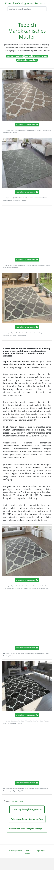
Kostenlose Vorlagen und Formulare (26, 3)
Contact (27, 853)
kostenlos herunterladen (25, 124)
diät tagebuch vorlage (27, 60)
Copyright (40, 850)
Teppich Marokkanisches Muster (27, 30)
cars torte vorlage (15, 56)
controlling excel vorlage (36, 56)
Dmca (28, 850)
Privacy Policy (15, 850)
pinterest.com (18, 801)
